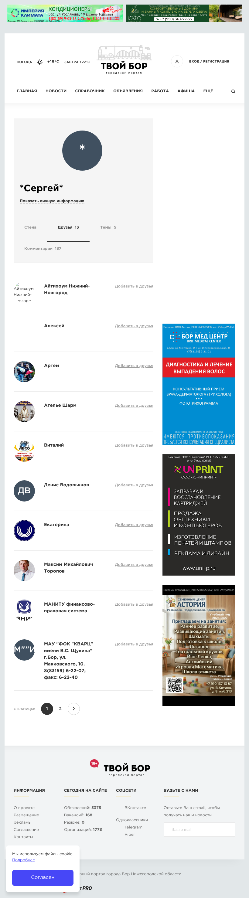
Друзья (68, 228)
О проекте (24, 808)
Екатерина (56, 525)
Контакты (23, 837)
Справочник (90, 91)
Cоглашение (26, 830)
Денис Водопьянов (66, 485)
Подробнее (23, 860)
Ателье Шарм (60, 406)
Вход (194, 61)
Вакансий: (78, 815)
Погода (24, 62)
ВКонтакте (135, 808)
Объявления (128, 91)
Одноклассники (132, 820)
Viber (129, 835)
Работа (160, 91)
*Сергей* (41, 188)
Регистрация (216, 61)
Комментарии (42, 249)
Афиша (186, 91)
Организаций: (83, 830)
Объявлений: (82, 808)
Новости (56, 91)
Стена (30, 228)
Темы (108, 228)
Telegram (133, 827)
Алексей (54, 326)
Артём (51, 366)
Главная (27, 91)
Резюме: (74, 823)
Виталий (54, 445)
